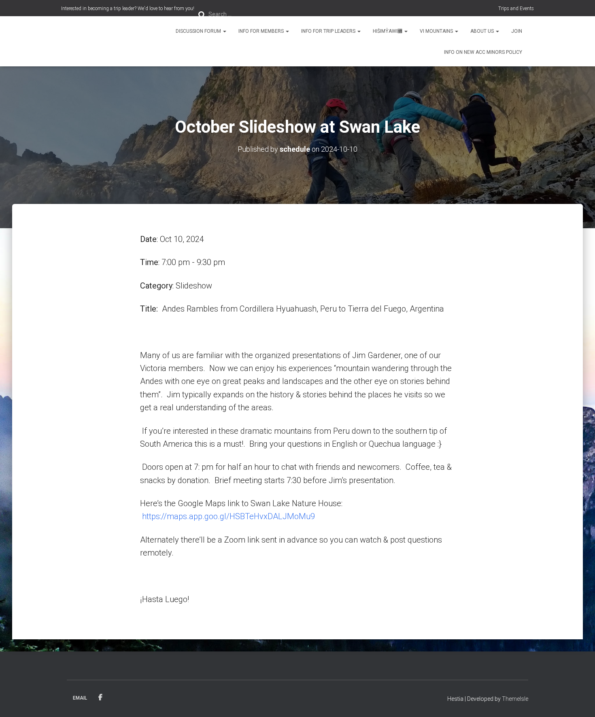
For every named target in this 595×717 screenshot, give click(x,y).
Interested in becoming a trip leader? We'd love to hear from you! (127, 8)
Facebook (100, 697)
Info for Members (261, 31)
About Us (482, 31)
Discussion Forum (199, 31)
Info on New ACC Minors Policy (483, 52)
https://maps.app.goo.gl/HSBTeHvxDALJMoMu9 (228, 516)
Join (516, 31)
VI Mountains (437, 31)
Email (80, 698)
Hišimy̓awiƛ (388, 31)
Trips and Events (516, 8)
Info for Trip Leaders (329, 31)
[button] (224, 31)
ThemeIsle (515, 699)
